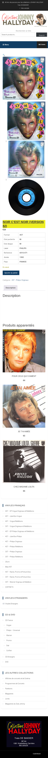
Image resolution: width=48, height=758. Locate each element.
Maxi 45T (8, 567)
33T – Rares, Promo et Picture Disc (18, 577)
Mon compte (25, 8)
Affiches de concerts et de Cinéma (17, 678)
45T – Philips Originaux (13, 541)
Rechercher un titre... (24, 31)
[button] (4, 55)
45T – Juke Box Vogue (13, 516)
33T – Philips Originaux (13, 552)
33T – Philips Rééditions (14, 557)
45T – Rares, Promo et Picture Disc (18, 572)
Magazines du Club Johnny (15, 704)
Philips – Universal (13, 630)
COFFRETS (9, 587)
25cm (7, 562)
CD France (9, 620)
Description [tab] (10, 288)
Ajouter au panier (11, 273)
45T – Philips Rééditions (14, 547)
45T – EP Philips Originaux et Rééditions (19, 531)
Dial (7, 645)
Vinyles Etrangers (11, 604)
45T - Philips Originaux (20, 280)
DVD (6, 662)
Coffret (9, 651)
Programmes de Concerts (14, 683)
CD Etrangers (10, 657)
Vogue (8, 625)
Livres (7, 699)
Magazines (9, 694)
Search (42, 35)
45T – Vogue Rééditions (14, 521)
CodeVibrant (37, 754)
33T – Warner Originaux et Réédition (18, 582)
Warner (9, 635)
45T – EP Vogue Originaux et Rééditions (19, 511)
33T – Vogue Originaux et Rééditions (18, 526)
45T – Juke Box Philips (13, 536)
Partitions (8, 689)
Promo (9, 640)
